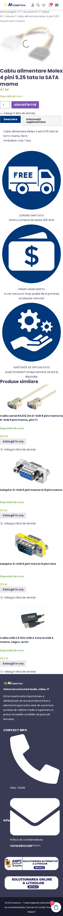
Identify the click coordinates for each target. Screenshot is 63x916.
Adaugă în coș (25, 105)
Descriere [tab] (10, 119)
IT (20, 11)
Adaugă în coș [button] (13, 441)
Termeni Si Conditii (35, 907)
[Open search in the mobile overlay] (38, 5)
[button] (57, 5)
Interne (10, 16)
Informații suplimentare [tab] (36, 120)
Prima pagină (8, 11)
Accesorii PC (30, 11)
